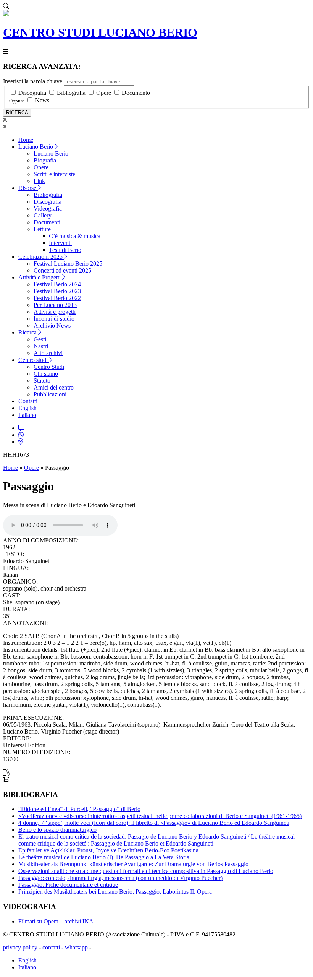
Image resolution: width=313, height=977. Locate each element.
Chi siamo (46, 373)
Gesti (40, 339)
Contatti (27, 401)
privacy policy (20, 947)
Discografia (32, 92)
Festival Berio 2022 (57, 298)
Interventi (60, 243)
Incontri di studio (54, 318)
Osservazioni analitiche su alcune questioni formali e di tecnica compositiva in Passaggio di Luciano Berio (145, 871)
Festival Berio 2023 (57, 291)
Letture (42, 229)
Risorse (28, 188)
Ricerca (28, 332)
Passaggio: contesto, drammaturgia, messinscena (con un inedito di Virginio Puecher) (120, 878)
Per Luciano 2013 (55, 305)
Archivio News (52, 325)
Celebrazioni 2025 (41, 256)
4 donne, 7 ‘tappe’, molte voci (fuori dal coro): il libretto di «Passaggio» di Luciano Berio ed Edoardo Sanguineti (153, 823)
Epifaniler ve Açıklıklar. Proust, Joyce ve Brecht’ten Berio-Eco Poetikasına (108, 850)
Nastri (41, 346)
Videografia (48, 208)
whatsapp (76, 947)
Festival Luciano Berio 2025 (68, 263)
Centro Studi (49, 367)
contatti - (53, 947)
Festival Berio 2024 (57, 284)
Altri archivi (48, 353)
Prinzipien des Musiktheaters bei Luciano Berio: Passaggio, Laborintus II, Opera (115, 891)
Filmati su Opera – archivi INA (56, 921)
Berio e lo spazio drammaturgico (57, 829)
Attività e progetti (55, 311)
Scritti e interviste (54, 174)
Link (39, 181)
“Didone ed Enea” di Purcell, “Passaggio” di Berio (79, 809)
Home (25, 139)
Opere (103, 92)
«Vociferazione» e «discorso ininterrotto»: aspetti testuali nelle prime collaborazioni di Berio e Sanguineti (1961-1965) (160, 816)
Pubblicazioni (50, 394)
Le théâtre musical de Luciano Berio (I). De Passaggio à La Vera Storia (103, 857)
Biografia (45, 160)
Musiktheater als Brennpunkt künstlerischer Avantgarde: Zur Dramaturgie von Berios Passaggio (133, 864)
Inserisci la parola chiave (32, 81)
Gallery (43, 215)
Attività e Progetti (40, 277)
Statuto (42, 380)
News (42, 100)
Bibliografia (71, 92)
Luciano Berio (36, 146)
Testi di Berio (65, 250)
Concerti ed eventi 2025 (62, 270)
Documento (136, 92)
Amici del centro (54, 387)
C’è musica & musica (74, 236)
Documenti (47, 222)
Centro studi (33, 360)
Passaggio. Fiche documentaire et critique (68, 884)
